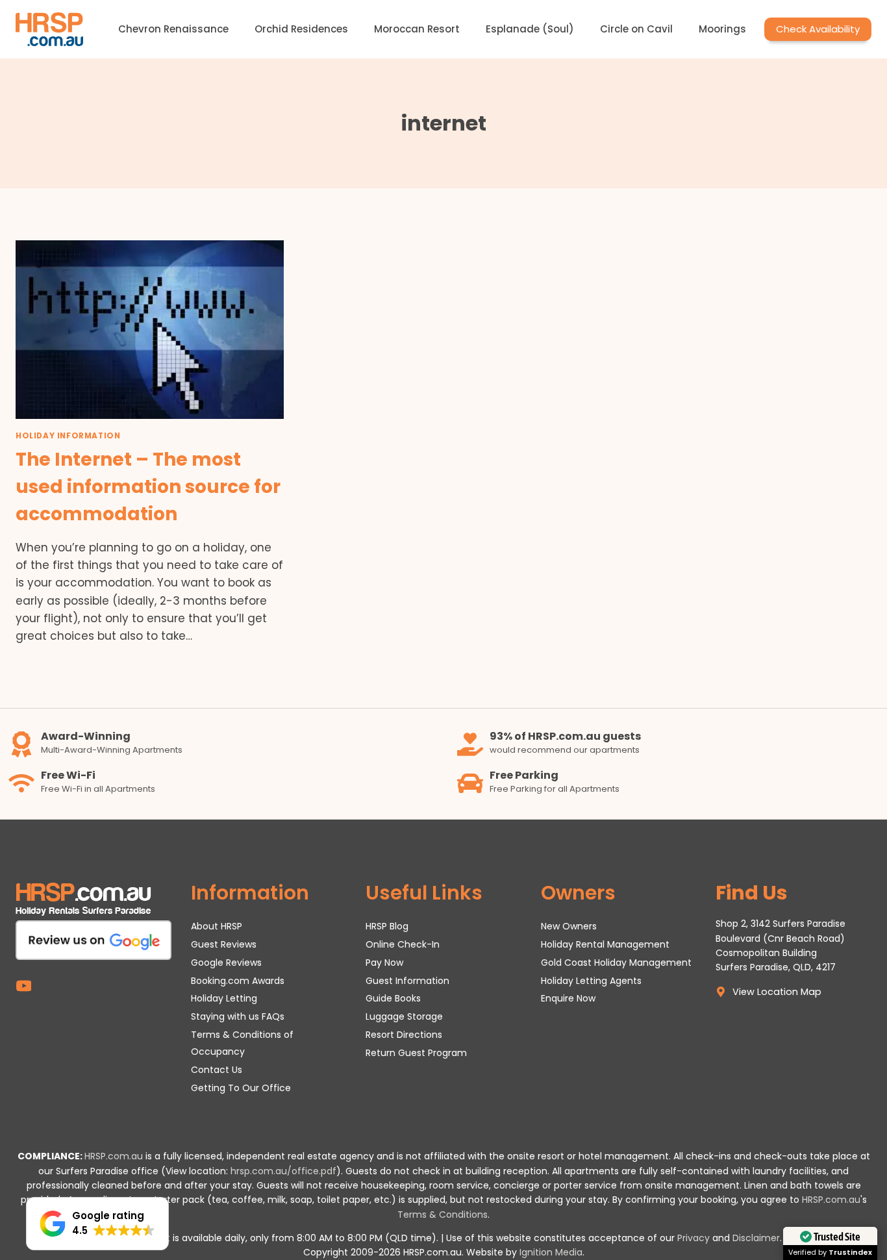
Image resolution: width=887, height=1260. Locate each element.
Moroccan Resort (417, 29)
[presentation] (150, 329)
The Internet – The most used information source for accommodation (148, 487)
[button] (97, 1223)
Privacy (693, 1237)
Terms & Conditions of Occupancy (242, 1042)
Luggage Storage (404, 1016)
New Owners (569, 926)
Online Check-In (403, 944)
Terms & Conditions (442, 1214)
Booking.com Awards (237, 980)
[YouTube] (24, 986)
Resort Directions (404, 1034)
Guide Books (393, 998)
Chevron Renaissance (173, 29)
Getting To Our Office (241, 1087)
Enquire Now (568, 998)
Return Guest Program (416, 1052)
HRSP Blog (387, 926)
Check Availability (818, 29)
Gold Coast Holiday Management (616, 962)
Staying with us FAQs (237, 1016)
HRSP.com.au (113, 1156)
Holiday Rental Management (605, 944)
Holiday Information (68, 436)
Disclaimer (756, 1237)
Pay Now (384, 962)
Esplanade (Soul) (530, 29)
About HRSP (216, 926)
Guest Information (407, 980)
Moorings (722, 29)
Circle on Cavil (636, 29)
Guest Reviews (223, 944)
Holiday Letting (224, 998)
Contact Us (216, 1069)
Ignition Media (550, 1252)
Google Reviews (226, 962)
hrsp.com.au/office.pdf (283, 1171)
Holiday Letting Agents (591, 980)
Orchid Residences (301, 29)
